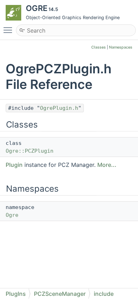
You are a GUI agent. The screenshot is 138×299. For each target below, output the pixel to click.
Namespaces (120, 47)
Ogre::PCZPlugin (29, 151)
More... (106, 164)
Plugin (14, 164)
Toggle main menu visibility (9, 29)
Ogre (12, 215)
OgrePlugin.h (59, 108)
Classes (98, 47)
